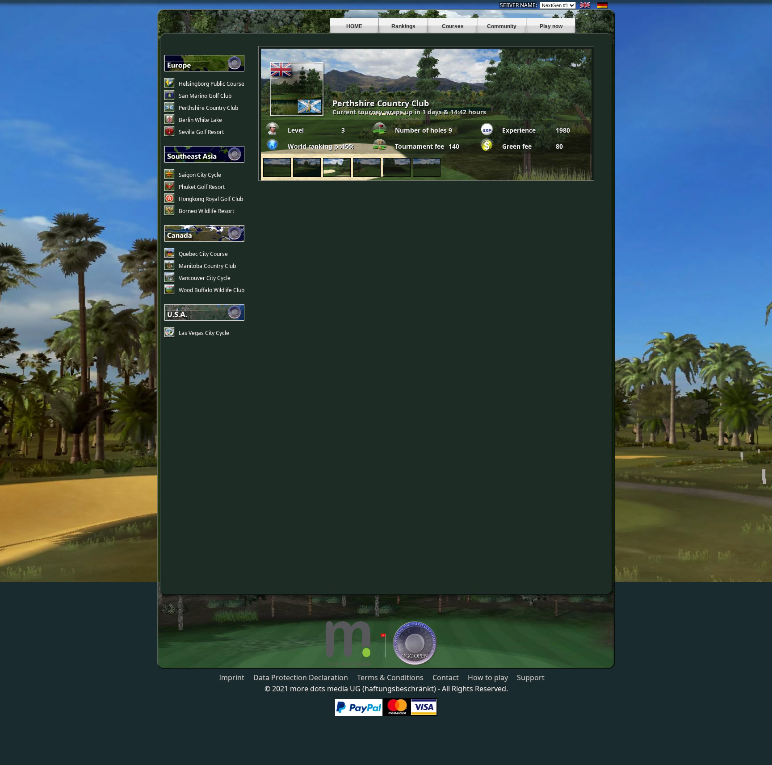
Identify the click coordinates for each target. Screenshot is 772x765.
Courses (453, 26)
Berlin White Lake (200, 120)
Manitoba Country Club (207, 266)
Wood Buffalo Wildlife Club (211, 290)
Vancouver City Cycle (205, 278)
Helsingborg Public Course (211, 84)
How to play (488, 677)
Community (501, 26)
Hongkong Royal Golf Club (211, 199)
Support (531, 677)
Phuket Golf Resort (202, 187)
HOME (354, 26)
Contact (445, 677)
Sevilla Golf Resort (201, 132)
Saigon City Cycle (200, 175)
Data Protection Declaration (300, 677)
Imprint (231, 677)
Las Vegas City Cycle (204, 333)
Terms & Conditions (390, 677)
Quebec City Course (203, 254)
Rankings (403, 26)
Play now (551, 26)
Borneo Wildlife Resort (206, 211)
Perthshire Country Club (208, 108)
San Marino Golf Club (205, 96)
